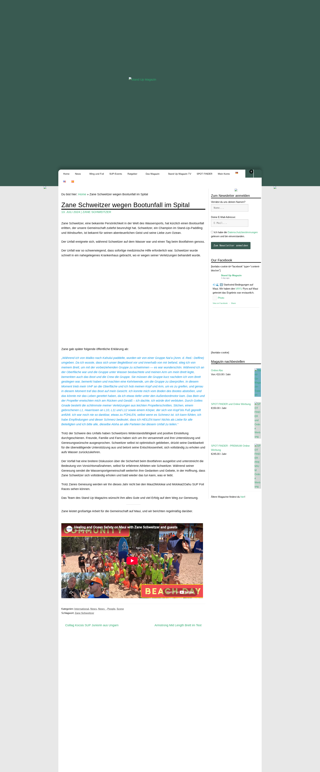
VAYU (239, 288)
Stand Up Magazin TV (179, 173)
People (111, 608)
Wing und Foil (96, 173)
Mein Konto (224, 173)
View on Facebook (220, 303)
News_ (102, 608)
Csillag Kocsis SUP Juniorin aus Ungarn (91, 625)
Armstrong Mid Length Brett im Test (178, 625)
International (81, 608)
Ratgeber (132, 173)
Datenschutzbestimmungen (243, 232)
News (78, 173)
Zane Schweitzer (96, 212)
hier (242, 496)
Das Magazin (153, 173)
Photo (221, 297)
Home (66, 173)
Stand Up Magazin (231, 275)
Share (233, 303)
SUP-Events (115, 173)
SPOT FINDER (204, 173)
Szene (120, 608)
